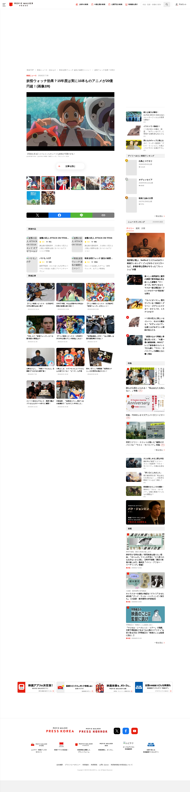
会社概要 (59, 765)
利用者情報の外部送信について (122, 765)
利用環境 (94, 765)
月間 (143, 228)
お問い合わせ (104, 765)
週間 (137, 228)
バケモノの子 (45, 258)
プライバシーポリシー (72, 765)
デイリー (130, 228)
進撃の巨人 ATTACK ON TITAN (98, 238)
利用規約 (86, 765)
